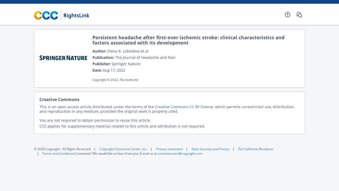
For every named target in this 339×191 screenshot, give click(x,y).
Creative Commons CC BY (177, 106)
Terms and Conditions (58, 153)
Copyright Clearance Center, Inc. (123, 149)
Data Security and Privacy (210, 149)
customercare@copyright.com (180, 153)
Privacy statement (169, 149)
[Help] (287, 14)
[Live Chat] (299, 14)
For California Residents (255, 149)
